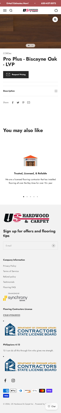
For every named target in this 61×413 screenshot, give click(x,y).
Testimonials (8, 281)
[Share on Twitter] (18, 102)
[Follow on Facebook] (5, 380)
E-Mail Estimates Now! (17, 3)
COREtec (7, 53)
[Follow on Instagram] (13, 380)
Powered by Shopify (43, 404)
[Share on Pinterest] (23, 102)
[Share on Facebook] (12, 102)
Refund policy (9, 276)
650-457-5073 (47, 3)
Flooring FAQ (9, 287)
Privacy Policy (9, 265)
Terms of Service (11, 271)
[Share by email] (28, 102)
